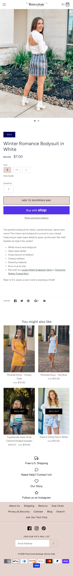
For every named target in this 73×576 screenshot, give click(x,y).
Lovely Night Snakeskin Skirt (37, 270)
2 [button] (38, 121)
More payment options (37, 218)
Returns (43, 505)
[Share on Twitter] (22, 301)
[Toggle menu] (4, 4)
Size (5, 165)
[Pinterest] (44, 528)
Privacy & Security (19, 511)
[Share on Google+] (36, 301)
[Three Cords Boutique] (36, 4)
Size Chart (58, 505)
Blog (49, 511)
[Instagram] (37, 528)
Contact (38, 511)
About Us (14, 505)
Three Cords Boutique (34, 554)
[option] (36, 63)
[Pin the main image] (28, 301)
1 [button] (34, 121)
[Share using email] (44, 301)
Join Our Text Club (36, 517)
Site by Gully (49, 554)
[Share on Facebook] (15, 301)
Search (60, 511)
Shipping (29, 505)
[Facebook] (29, 528)
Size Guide (8, 176)
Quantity (7, 183)
